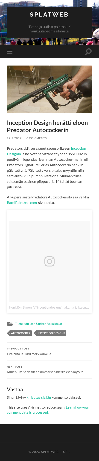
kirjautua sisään (39, 397)
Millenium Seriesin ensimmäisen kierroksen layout (45, 369)
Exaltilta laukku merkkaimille (29, 351)
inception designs (51, 333)
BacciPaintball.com (22, 202)
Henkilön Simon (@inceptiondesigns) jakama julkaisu (47, 307)
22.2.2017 (14, 138)
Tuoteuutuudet (25, 324)
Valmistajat (54, 324)
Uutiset (41, 324)
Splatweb (49, 14)
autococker (20, 333)
